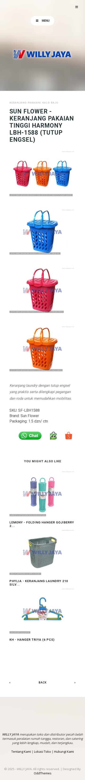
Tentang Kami (21, 751)
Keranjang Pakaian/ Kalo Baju (33, 102)
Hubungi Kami (64, 751)
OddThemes (42, 773)
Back (43, 682)
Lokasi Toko (42, 751)
